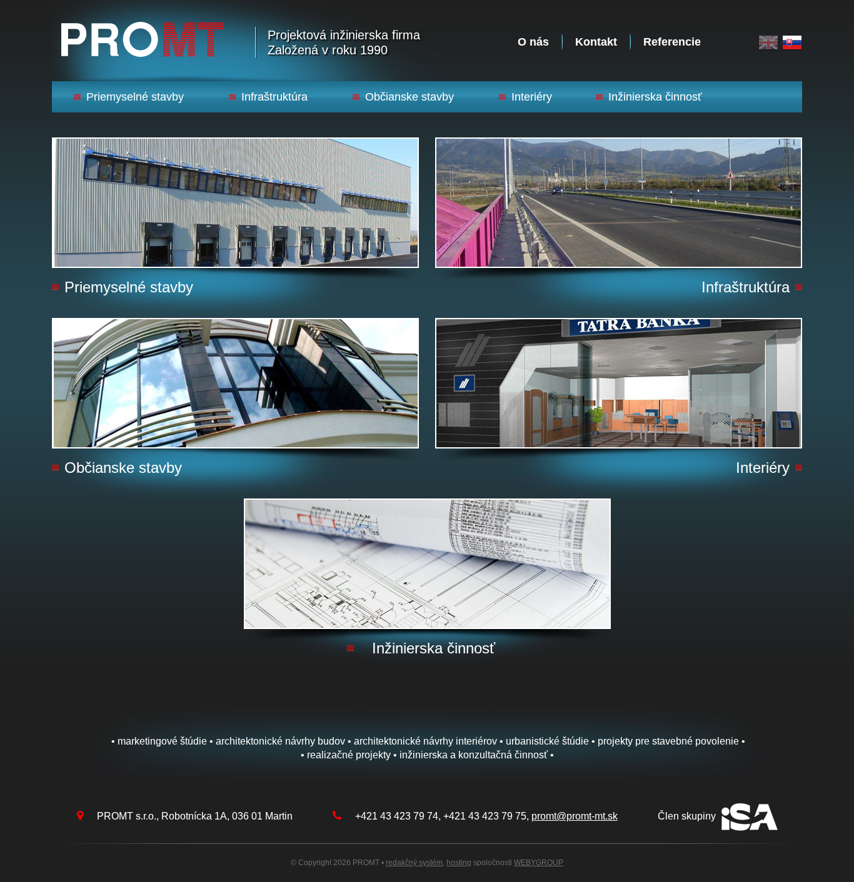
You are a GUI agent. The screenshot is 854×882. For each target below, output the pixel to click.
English (768, 43)
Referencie (672, 42)
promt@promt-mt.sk (574, 816)
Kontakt (596, 42)
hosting (458, 862)
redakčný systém (414, 862)
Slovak (792, 43)
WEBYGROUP (538, 862)
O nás (533, 42)
